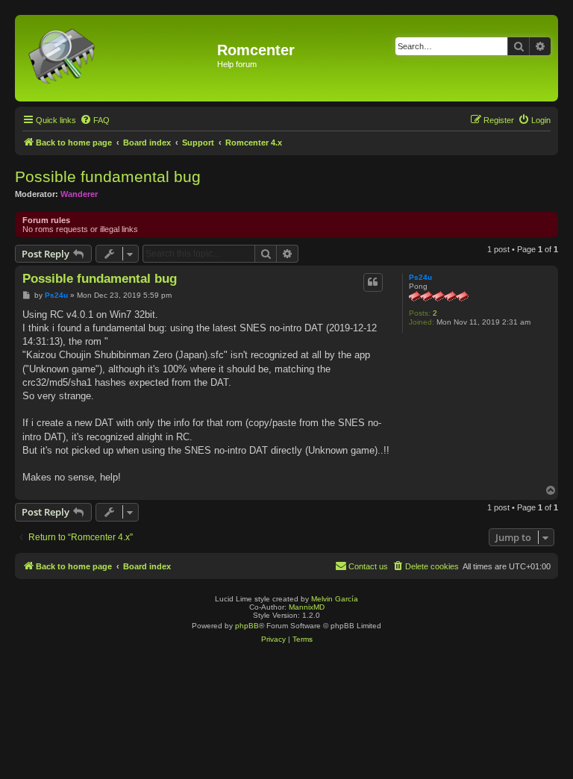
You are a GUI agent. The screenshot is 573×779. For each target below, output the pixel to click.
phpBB (247, 626)
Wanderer (79, 194)
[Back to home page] (118, 58)
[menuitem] (95, 120)
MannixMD (307, 607)
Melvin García (334, 599)
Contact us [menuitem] (368, 566)
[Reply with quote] (373, 282)
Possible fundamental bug (108, 176)
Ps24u (420, 277)
